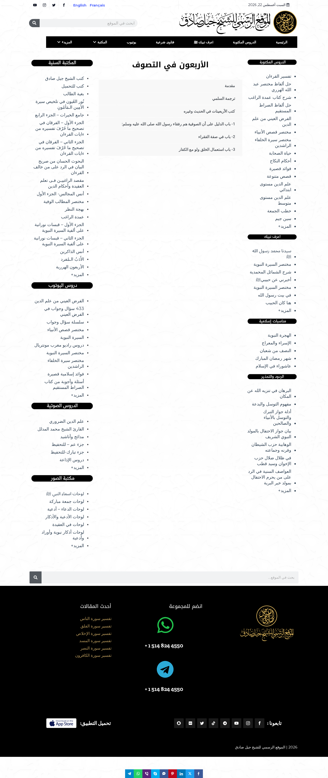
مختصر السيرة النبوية (272, 264)
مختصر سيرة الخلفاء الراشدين (273, 142)
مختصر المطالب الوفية (63, 201)
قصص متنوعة (279, 176)
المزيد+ (67, 42)
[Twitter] (202, 723)
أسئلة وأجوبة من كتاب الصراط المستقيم (64, 384)
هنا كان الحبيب (278, 302)
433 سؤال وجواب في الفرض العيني (64, 311)
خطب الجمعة (279, 211)
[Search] (34, 23)
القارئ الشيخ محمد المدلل (60, 429)
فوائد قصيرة (280, 168)
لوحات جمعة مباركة (66, 501)
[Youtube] (236, 723)
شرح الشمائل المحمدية (270, 272)
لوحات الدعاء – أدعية (65, 509)
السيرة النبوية (72, 337)
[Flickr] (190, 723)
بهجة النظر (74, 209)
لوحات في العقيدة (68, 524)
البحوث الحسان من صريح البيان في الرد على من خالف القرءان (58, 166)
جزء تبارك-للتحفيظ (67, 452)
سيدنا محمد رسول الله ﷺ (271, 253)
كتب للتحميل (72, 86)
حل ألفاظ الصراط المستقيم (275, 108)
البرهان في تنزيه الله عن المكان (269, 393)
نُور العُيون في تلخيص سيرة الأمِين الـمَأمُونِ (60, 104)
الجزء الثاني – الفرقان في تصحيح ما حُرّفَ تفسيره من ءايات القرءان (59, 147)
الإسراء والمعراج (276, 343)
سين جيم (283, 218)
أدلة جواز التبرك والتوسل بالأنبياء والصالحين (277, 417)
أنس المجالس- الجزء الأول (60, 193)
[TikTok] (213, 723)
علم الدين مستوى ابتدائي (275, 186)
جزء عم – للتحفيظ (68, 444)
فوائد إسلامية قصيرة (66, 374)
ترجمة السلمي (223, 98)
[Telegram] (225, 723)
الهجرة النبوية (279, 335)
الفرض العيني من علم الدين (271, 121)
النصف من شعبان (275, 350)
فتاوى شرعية (165, 42)
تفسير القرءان (278, 76)
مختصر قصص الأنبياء (273, 132)
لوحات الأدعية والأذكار (64, 516)
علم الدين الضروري (66, 421)
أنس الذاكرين (72, 251)
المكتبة (102, 42)
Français (101, 5)
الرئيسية (281, 42)
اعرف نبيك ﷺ (203, 42)
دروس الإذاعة (72, 459)
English (79, 5)
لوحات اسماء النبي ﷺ (65, 493)
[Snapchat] (179, 723)
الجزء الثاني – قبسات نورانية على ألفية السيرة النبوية (59, 241)
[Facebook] (259, 723)
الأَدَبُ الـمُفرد (72, 259)
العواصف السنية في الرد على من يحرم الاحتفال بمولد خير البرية (269, 477)
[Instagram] (248, 723)
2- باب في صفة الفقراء (216, 136)
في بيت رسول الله (274, 295)
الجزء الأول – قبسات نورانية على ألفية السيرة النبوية (59, 227)
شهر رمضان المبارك (273, 358)
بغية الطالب (73, 93)
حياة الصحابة (280, 153)
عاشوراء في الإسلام (273, 366)
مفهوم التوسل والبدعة (271, 404)
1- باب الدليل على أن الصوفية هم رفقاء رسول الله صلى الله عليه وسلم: (178, 124)
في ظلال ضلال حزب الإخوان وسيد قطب (272, 460)
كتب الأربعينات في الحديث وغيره (209, 111)
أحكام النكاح (280, 161)
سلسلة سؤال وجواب (65, 322)
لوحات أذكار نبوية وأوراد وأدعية (63, 535)
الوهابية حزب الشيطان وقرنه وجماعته (271, 447)
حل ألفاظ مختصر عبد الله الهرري (272, 86)
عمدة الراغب (72, 217)
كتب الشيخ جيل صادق (64, 78)
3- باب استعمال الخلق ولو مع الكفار (207, 149)
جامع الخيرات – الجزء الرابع (59, 115)
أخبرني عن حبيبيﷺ (273, 279)
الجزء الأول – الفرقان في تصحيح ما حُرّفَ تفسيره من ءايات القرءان (59, 128)
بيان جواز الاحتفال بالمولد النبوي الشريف (269, 433)
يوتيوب (131, 42)
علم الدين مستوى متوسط (275, 200)
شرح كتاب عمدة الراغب (269, 97)
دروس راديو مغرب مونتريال (59, 345)
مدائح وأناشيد (72, 436)
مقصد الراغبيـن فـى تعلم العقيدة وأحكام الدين (62, 183)
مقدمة (230, 85)
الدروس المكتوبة (244, 42)
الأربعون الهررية (70, 267)
